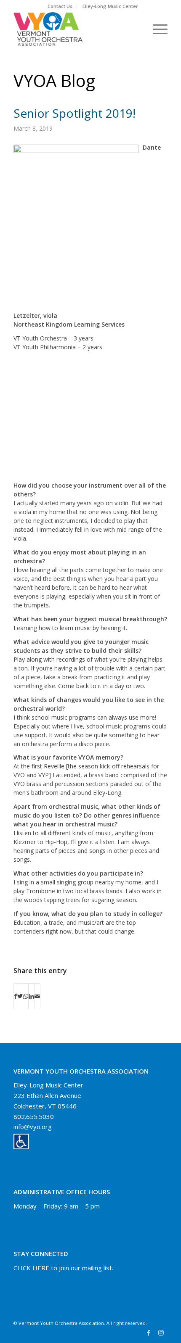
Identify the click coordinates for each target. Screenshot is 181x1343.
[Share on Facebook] (15, 996)
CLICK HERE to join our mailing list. (63, 1268)
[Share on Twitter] (20, 996)
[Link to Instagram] (161, 1332)
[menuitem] (60, 6)
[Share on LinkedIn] (31, 996)
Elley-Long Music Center (110, 6)
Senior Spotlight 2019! (74, 113)
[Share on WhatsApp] (25, 996)
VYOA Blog (54, 80)
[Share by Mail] (37, 996)
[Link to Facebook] (148, 1332)
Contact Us (60, 6)
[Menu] (156, 29)
